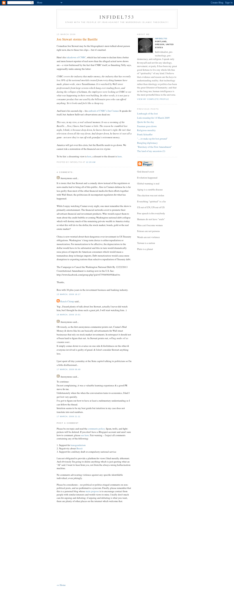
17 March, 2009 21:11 (68, 416)
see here (85, 435)
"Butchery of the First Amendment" (154, 146)
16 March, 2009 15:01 (69, 315)
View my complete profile (153, 99)
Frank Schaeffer (144, 134)
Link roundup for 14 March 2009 (153, 117)
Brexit (79, 448)
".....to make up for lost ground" (152, 138)
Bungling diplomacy (147, 142)
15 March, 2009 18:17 (69, 294)
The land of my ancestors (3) (151, 151)
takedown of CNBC (76, 57)
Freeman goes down (147, 126)
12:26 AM (90, 162)
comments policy (96, 428)
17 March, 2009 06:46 (69, 369)
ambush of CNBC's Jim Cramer (103, 110)
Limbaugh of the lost (147, 113)
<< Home (61, 585)
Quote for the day (145, 122)
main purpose (92, 491)
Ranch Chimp (67, 301)
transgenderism (78, 445)
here (89, 156)
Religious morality (146, 130)
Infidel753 (117, 17)
